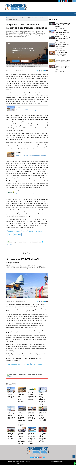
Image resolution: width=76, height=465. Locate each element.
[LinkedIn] (37, 71)
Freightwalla (11, 231)
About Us (9, 1)
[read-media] (11, 110)
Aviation (8, 14)
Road (33, 14)
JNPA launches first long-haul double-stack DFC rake (62, 38)
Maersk (18, 231)
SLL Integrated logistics (14, 364)
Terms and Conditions (41, 455)
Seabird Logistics (29, 367)
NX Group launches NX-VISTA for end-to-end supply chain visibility (32, 438)
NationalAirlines (18, 367)
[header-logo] (16, 7)
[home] (5, 14)
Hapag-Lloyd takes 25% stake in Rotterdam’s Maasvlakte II (62, 46)
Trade (56, 14)
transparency (17, 234)
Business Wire (35, 1)
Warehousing (49, 14)
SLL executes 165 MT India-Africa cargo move (28, 110)
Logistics (21, 14)
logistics (10, 234)
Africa (27, 364)
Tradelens (24, 231)
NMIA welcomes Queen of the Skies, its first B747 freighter (63, 24)
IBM (36, 231)
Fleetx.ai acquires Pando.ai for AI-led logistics (27, 194)
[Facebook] (41, 71)
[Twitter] (39, 71)
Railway (27, 14)
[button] (27, 41)
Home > (8, 17)
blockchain (41, 231)
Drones (61, 14)
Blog (65, 14)
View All (45, 384)
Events (29, 1)
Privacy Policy (32, 455)
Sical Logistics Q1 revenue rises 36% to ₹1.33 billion (11, 415)
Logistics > (14, 17)
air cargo (10, 367)
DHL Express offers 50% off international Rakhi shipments (31, 155)
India (23, 364)
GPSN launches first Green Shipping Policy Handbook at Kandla (61, 54)
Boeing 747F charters (36, 364)
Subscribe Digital (22, 1)
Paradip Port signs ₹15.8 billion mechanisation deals (62, 67)
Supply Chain (39, 14)
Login (74, 1)
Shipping (15, 14)
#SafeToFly (10, 3)
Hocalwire (60, 461)
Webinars (15, 1)
